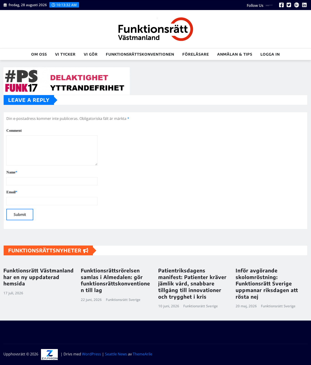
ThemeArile (142, 354)
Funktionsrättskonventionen (140, 54)
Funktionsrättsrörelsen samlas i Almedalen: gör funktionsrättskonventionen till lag (115, 280)
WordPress (91, 354)
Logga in (270, 54)
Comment (14, 130)
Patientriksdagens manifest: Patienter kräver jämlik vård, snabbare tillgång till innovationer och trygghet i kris (192, 283)
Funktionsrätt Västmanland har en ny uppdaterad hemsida (38, 277)
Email (11, 192)
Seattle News (116, 354)
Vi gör (91, 54)
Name (11, 172)
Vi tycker (65, 54)
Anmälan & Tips (234, 54)
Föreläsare (195, 54)
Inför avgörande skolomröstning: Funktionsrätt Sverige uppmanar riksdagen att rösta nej (267, 283)
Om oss (39, 54)
